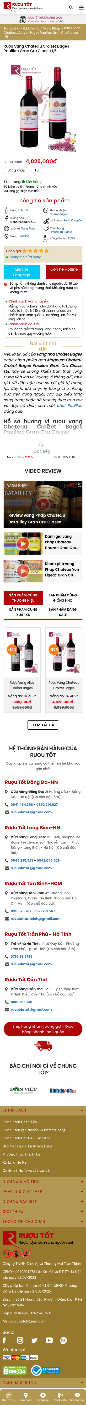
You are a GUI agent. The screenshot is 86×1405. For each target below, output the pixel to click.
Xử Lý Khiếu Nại (15, 1162)
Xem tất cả (43, 725)
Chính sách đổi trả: (23, 324)
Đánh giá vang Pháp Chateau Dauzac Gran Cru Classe (60, 542)
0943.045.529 (48, 860)
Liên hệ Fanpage (21, 272)
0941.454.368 (22, 804)
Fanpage (43, 1400)
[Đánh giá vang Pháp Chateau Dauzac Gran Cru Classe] (23, 543)
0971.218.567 (44, 911)
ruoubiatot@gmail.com (31, 812)
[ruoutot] (23, 6)
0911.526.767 (21, 911)
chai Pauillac (69, 405)
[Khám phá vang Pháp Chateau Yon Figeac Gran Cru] (23, 571)
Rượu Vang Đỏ (73, 221)
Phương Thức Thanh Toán (23, 1154)
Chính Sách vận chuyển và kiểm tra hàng (34, 1130)
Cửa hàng (25, 1400)
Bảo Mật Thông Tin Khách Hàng (27, 1146)
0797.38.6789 (21, 956)
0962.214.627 (47, 804)
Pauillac (24, 236)
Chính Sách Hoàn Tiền (20, 1122)
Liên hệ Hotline (64, 269)
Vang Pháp (51, 28)
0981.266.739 (21, 1002)
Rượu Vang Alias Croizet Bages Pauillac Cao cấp (22, 685)
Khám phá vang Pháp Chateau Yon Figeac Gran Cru (62, 569)
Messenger (77, 1400)
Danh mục (9, 1400)
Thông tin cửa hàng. (25, 257)
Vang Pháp (28, 229)
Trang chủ (11, 28)
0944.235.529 (22, 860)
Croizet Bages (59, 214)
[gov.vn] (45, 1370)
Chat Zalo (60, 1400)
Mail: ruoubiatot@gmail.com (24, 1321)
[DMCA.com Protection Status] (15, 1370)
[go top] (79, 1373)
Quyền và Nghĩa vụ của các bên (27, 1170)
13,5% (71, 238)
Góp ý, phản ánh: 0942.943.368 (27, 1313)
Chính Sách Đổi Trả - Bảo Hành (27, 1138)
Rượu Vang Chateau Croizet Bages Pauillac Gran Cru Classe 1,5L (63, 685)
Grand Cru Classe (61, 232)
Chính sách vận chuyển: (28, 301)
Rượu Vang (31, 28)
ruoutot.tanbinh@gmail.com (36, 918)
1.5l (37, 170)
